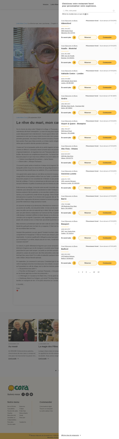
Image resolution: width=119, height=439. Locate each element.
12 (94, 272)
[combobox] (88, 10)
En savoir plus (66, 37)
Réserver (88, 37)
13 (98, 272)
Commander (107, 37)
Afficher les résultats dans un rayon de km (75, 14)
